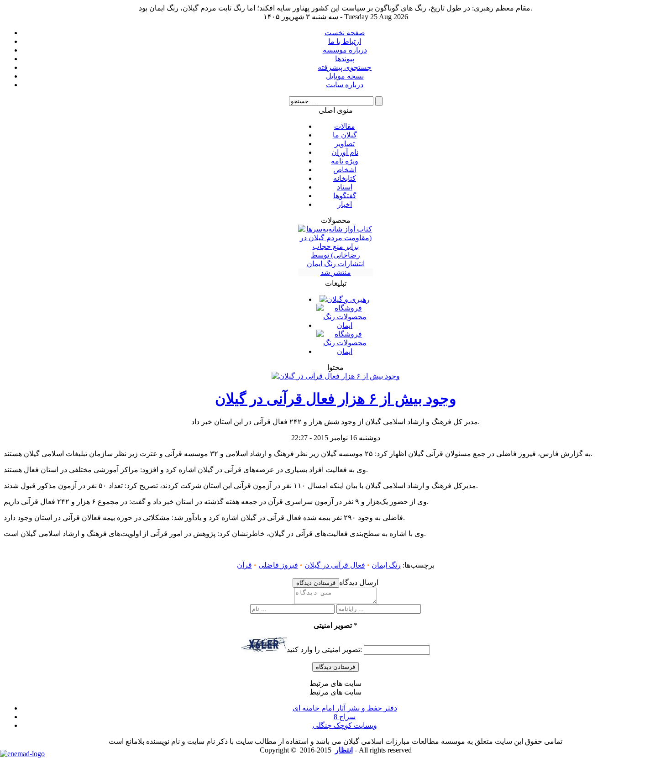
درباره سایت (344, 85)
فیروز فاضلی (278, 565)
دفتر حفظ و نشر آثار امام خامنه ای (345, 708)
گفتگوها (344, 196)
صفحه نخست (345, 33)
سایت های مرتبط (345, 708)
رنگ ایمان (386, 565)
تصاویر (345, 143)
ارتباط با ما (344, 41)
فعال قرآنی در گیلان (334, 565)
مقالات (344, 126)
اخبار (344, 204)
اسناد (344, 187)
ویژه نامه (344, 161)
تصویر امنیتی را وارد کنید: (324, 649)
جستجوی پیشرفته (345, 67)
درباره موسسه (345, 50)
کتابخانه (344, 178)
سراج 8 (345, 717)
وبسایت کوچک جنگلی (345, 725)
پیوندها (344, 59)
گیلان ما (345, 135)
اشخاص (344, 170)
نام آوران (344, 152)
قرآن (244, 565)
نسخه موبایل (345, 76)
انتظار (344, 750)
